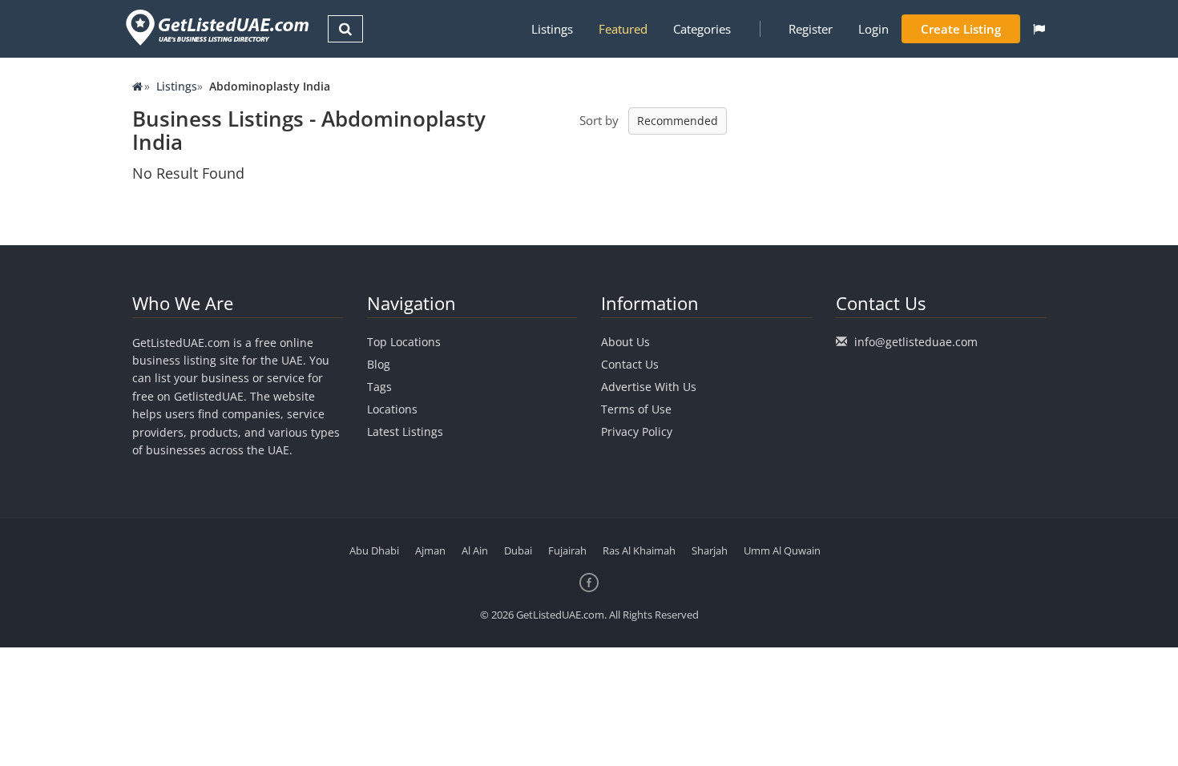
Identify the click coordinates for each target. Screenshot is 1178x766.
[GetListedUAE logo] (216, 27)
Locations (392, 409)
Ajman (430, 550)
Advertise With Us (648, 386)
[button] (1039, 28)
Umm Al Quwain (782, 550)
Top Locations (404, 341)
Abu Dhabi (374, 550)
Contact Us (630, 364)
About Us (625, 341)
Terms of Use (636, 409)
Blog (378, 364)
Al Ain (475, 550)
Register (811, 29)
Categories (702, 29)
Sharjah (710, 550)
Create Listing (961, 29)
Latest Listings (405, 431)
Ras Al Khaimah (639, 550)
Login (873, 29)
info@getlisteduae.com (916, 341)
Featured (623, 29)
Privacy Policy (636, 431)
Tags (379, 386)
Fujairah (567, 550)
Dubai (518, 550)
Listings (552, 29)
